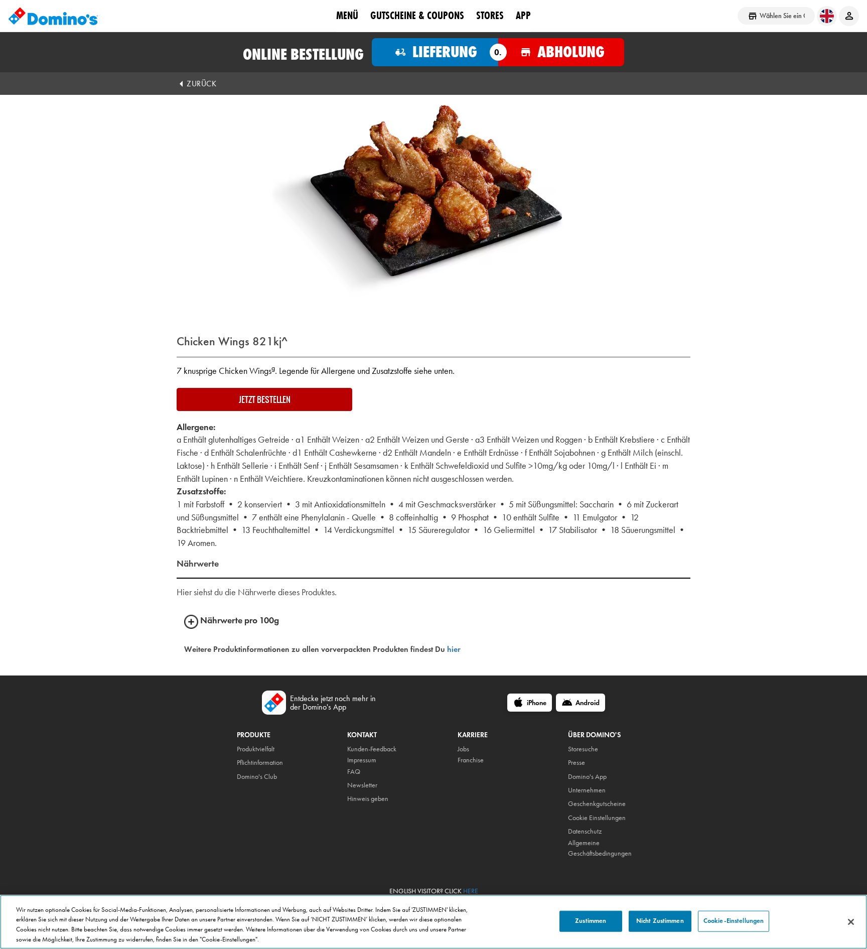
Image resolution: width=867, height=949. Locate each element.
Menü (347, 15)
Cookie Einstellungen (597, 818)
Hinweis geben (367, 798)
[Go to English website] (827, 16)
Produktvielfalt (255, 749)
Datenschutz (585, 831)
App (523, 15)
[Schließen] (851, 922)
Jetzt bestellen (265, 399)
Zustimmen (590, 921)
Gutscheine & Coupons (417, 15)
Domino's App (587, 776)
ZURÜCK (201, 83)
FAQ (353, 771)
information (267, 762)
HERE (470, 891)
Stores (490, 15)
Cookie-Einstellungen (733, 921)
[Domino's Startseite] (53, 16)
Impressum (361, 760)
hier (454, 649)
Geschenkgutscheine (597, 803)
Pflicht (244, 762)
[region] (433, 922)
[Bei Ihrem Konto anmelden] (849, 16)
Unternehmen (587, 790)
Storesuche (583, 749)
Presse (576, 762)
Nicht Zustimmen (660, 921)
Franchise (471, 760)
